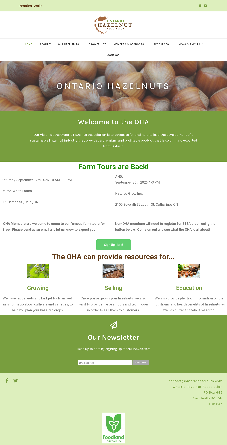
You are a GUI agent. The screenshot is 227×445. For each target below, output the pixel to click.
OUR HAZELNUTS (68, 44)
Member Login (30, 5)
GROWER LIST (97, 44)
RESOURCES (161, 44)
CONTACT (113, 55)
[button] (113, 244)
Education (189, 287)
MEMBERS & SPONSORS (129, 44)
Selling (113, 287)
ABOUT (44, 44)
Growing (38, 287)
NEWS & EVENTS (189, 44)
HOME (28, 44)
